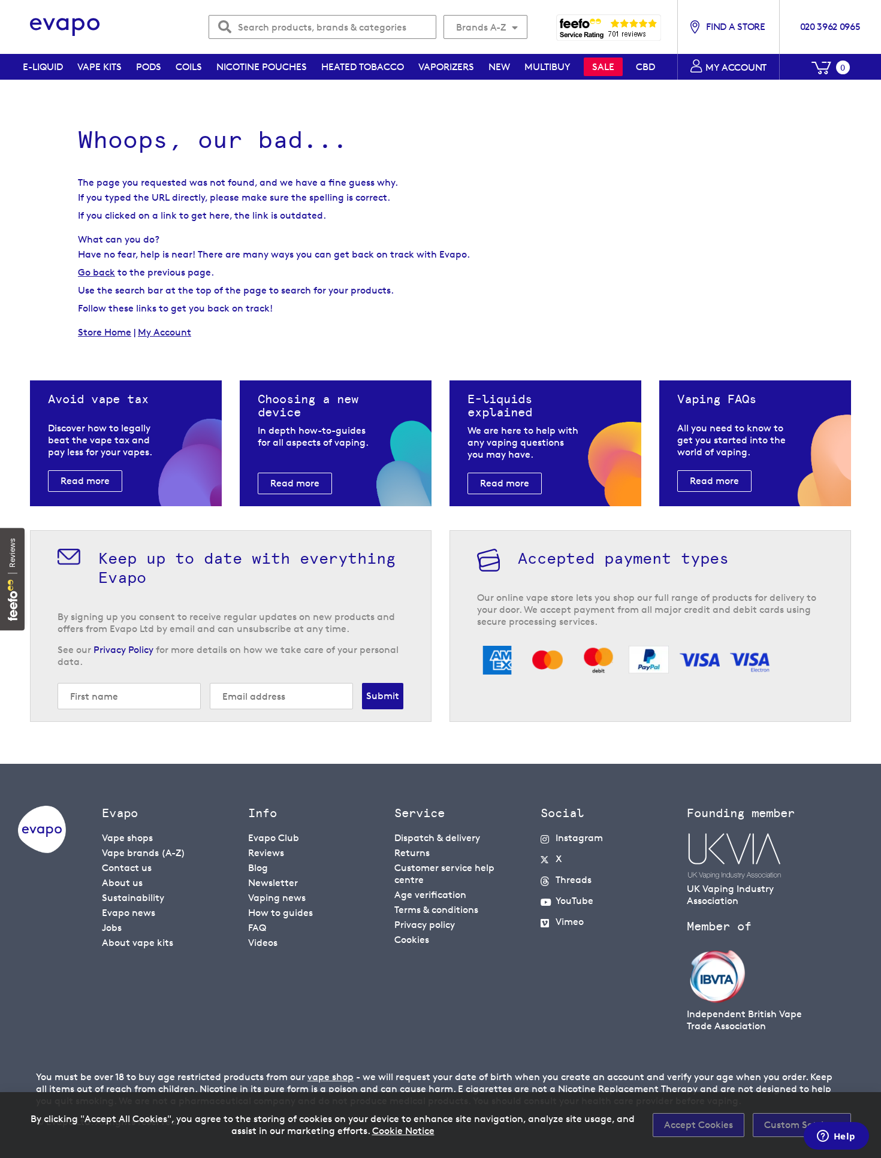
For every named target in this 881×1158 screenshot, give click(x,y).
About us (122, 882)
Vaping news (277, 897)
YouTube (574, 900)
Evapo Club (273, 837)
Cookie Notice (403, 1130)
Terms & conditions (436, 909)
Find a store (735, 26)
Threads (574, 879)
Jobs (112, 927)
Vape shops (127, 837)
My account (736, 67)
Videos (262, 942)
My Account (164, 332)
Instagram (579, 837)
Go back (96, 272)
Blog (258, 867)
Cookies (411, 939)
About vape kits (137, 942)
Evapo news (128, 912)
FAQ (257, 927)
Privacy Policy (123, 649)
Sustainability (133, 897)
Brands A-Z (481, 27)
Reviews (266, 852)
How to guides (280, 912)
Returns (412, 852)
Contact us (127, 867)
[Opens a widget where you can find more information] (836, 1137)
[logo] (42, 849)
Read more (85, 480)
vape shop (330, 1077)
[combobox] (322, 27)
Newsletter (273, 882)
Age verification (430, 894)
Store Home (104, 332)
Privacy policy (424, 924)
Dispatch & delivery (437, 837)
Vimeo (570, 921)
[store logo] (65, 27)
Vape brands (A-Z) (143, 852)
